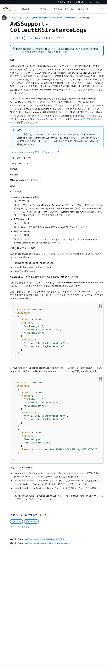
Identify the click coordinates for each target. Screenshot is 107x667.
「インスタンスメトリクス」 (84, 89)
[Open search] (101, 9)
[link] (86, 17)
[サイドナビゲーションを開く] (4, 17)
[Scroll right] (90, 9)
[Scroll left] (19, 9)
